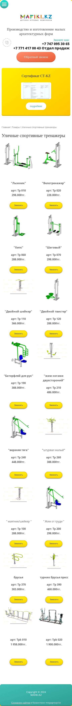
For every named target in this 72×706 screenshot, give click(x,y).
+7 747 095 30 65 (55, 43)
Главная (6, 127)
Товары (16, 127)
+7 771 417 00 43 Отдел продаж (41, 48)
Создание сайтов (20, 702)
